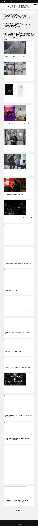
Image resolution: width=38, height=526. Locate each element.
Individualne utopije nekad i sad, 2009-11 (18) (12, 19)
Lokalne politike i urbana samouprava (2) (25, 33)
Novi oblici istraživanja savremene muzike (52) (12, 15)
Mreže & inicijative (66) (8, 14)
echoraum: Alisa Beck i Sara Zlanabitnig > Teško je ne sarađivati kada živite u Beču (18, 123)
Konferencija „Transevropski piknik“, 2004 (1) (11, 35)
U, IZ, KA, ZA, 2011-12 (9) (8, 23)
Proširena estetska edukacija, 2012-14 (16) (11, 20)
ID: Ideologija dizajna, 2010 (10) (25, 20)
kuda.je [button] (13, 1)
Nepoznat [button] (34, 1)
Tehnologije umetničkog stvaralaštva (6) (11, 27)
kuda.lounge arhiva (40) (25, 15)
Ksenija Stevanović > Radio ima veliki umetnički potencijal (14, 194)
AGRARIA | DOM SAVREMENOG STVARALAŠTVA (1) (12, 34)
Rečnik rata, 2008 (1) (19, 36)
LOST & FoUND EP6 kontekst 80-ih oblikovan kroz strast (15, 56)
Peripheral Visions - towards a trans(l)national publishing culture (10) (15, 22)
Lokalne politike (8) (18, 23)
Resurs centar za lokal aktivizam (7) (10, 25)
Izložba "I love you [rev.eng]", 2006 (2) (10, 33)
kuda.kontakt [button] (27, 1)
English (37, 4)
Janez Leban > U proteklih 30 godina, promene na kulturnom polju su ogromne (18, 240)
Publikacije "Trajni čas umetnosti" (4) (10, 31)
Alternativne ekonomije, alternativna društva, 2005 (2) (13, 32)
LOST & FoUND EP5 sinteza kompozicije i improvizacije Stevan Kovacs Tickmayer (18, 76)
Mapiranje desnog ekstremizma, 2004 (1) (27, 35)
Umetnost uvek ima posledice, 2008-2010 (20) (22, 18)
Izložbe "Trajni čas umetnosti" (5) (26, 28)
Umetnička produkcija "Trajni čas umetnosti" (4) (25, 31)
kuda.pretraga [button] (20, 1)
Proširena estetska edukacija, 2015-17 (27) (23, 17)
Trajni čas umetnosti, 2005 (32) (9, 17)
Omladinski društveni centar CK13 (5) (10, 29)
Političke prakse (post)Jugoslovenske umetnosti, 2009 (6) (13, 26)
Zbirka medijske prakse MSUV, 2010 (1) (10, 37)
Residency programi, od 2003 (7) (24, 24)
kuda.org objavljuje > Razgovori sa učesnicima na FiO (14, 290)
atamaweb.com (20, 524)
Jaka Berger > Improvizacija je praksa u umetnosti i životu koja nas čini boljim (18, 263)
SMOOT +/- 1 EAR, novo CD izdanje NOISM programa (14, 351)
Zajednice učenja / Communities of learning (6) (12, 28)
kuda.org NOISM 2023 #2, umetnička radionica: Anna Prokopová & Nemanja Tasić (18, 98)
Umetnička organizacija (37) (21, 16)
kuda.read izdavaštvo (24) (8, 18)
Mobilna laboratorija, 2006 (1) (9, 36)
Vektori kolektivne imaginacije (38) (10, 16)
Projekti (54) (16, 14)
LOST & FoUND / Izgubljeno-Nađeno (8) (11, 24)
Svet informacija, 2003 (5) (22, 29)
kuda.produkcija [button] (6, 1)
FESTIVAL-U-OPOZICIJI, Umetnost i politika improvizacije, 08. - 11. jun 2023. (18, 367)
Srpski (35, 4)
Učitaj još (20, 510)
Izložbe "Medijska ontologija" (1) (28, 34)
